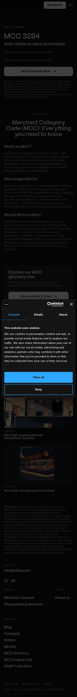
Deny (38, 389)
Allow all (38, 377)
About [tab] (63, 314)
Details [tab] (38, 314)
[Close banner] (71, 304)
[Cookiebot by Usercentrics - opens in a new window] (47, 304)
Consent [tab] (13, 314)
